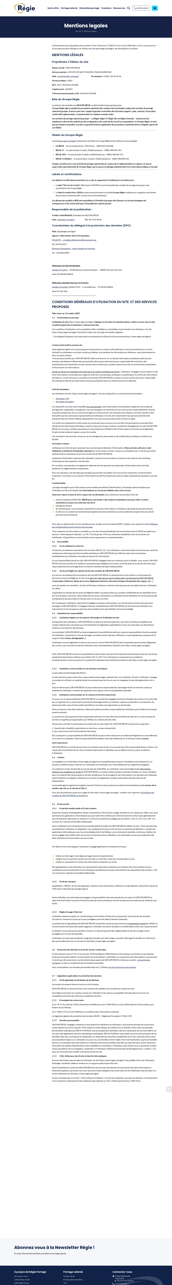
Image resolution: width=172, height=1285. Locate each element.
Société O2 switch (59, 270)
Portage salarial (69, 8)
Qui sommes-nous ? (21, 1276)
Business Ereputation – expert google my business (73, 248)
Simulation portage (89, 8)
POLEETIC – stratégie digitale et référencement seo (74, 240)
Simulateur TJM (62, 398)
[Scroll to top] (169, 1089)
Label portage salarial (22, 1280)
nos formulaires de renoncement (122, 967)
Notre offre (53, 8)
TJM (64, 1283)
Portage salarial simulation (72, 1280)
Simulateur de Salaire (65, 401)
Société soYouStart (60, 287)
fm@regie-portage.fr (66, 219)
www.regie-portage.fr (67, 141)
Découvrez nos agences (125, 1281)
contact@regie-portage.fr (68, 76)
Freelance (106, 8)
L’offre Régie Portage (21, 1283)
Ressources (119, 8)
